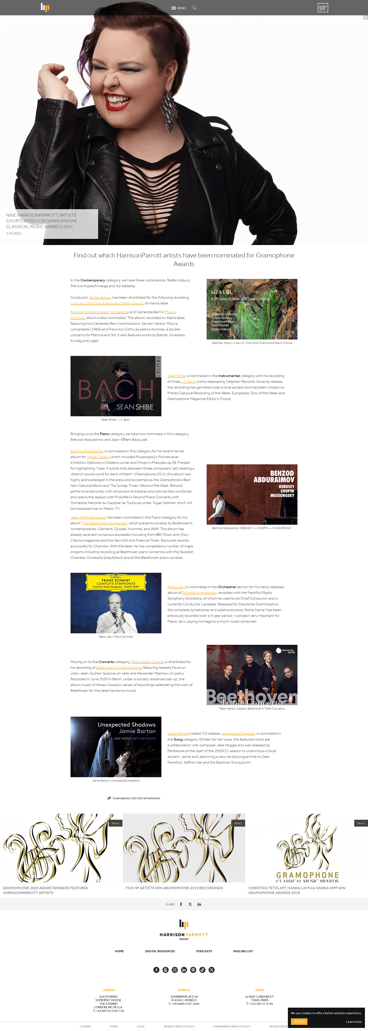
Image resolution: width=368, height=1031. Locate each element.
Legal (141, 1026)
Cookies (85, 1026)
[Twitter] (190, 904)
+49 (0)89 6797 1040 (185, 1004)
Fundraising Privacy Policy (232, 1026)
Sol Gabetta (119, 312)
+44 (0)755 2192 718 (110, 1011)
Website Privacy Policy (179, 1026)
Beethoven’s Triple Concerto (119, 667)
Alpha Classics (98, 457)
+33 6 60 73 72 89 (261, 1004)
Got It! (299, 1022)
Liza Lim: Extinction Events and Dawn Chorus (107, 303)
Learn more (354, 1021)
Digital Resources (160, 951)
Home (119, 951)
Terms (114, 1026)
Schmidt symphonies (199, 592)
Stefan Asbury (100, 297)
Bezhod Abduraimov (87, 451)
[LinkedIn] (199, 904)
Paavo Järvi (176, 587)
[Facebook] (181, 904)
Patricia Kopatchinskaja (89, 312)
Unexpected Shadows (238, 733)
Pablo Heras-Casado (147, 662)
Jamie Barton (178, 733)
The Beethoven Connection (104, 523)
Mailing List (243, 951)
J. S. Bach (188, 381)
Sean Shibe (177, 376)
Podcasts (204, 951)
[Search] (194, 8)
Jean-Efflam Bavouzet (88, 517)
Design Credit (278, 1026)
